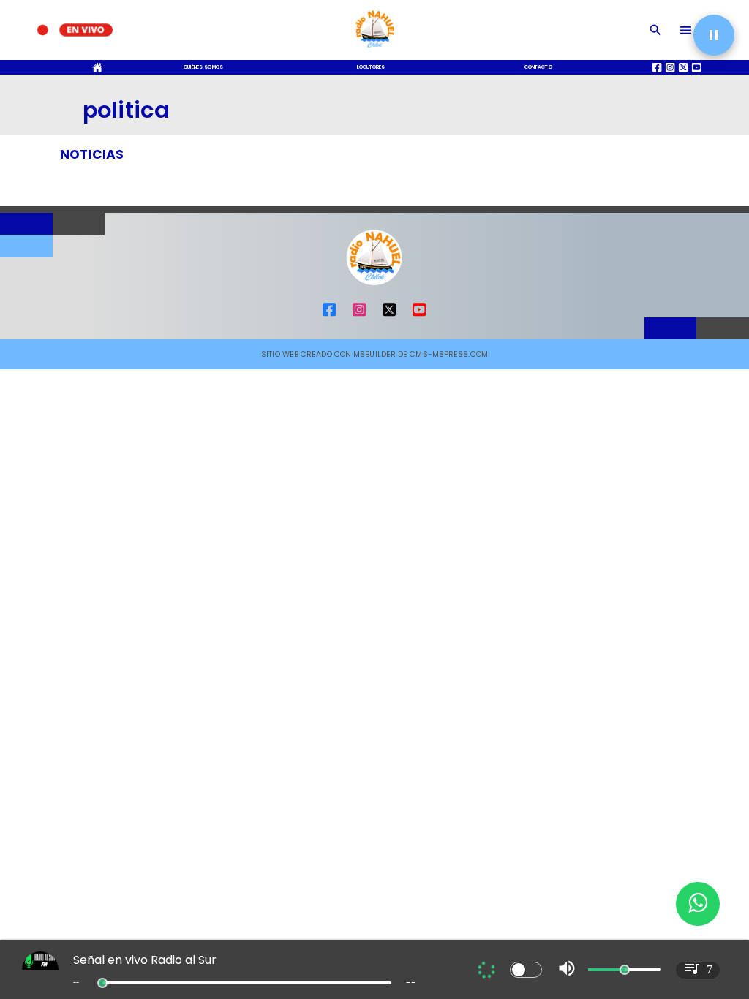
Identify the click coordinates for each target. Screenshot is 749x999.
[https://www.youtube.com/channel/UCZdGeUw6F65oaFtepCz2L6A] (419, 315)
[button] (713, 35)
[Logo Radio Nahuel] (374, 50)
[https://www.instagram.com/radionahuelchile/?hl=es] (359, 315)
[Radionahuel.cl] (655, 30)
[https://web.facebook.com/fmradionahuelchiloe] (329, 315)
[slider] (102, 983)
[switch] (526, 970)
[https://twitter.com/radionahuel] (389, 315)
